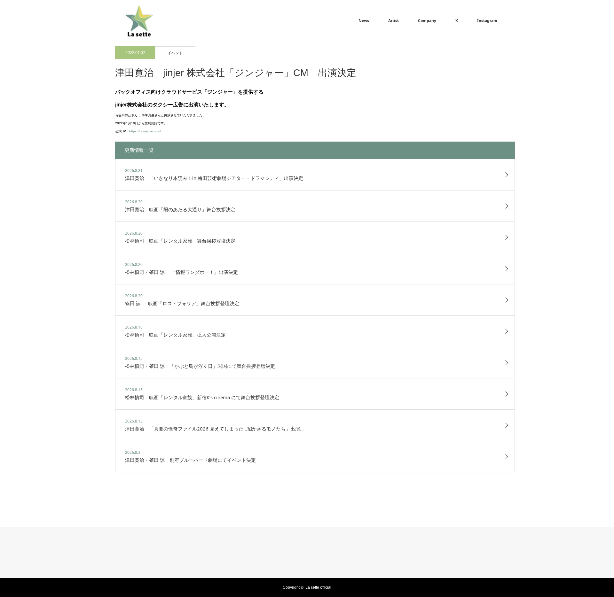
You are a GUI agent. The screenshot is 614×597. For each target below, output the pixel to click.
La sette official (318, 587)
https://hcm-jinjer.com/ (145, 131)
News (363, 20)
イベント (175, 53)
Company (427, 20)
